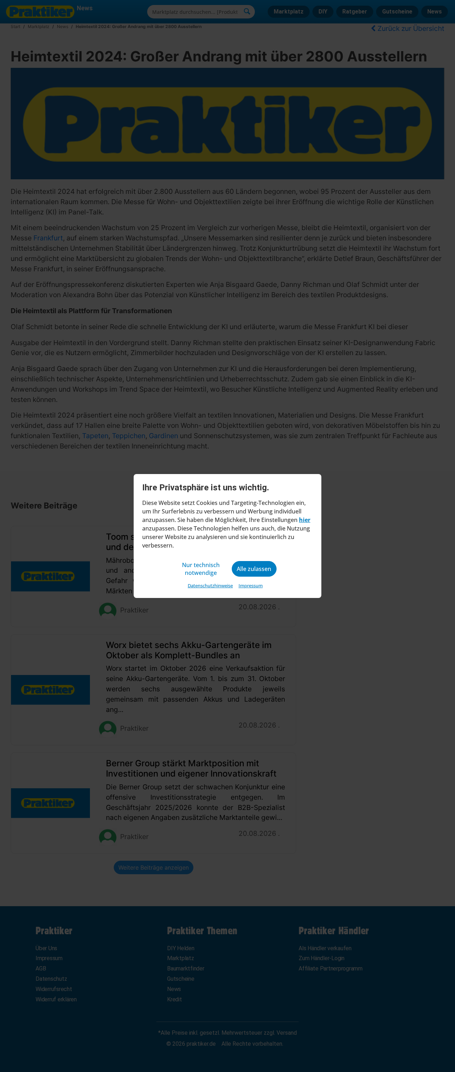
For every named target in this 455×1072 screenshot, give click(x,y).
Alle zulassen (254, 569)
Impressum (251, 585)
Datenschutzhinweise (210, 585)
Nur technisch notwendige (201, 569)
